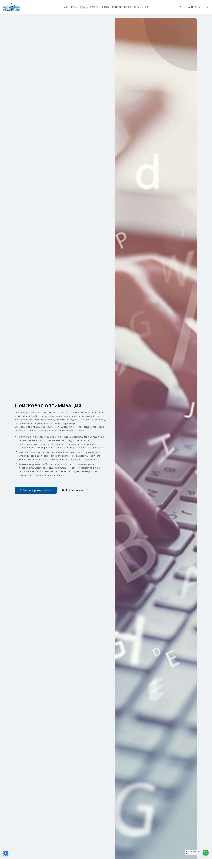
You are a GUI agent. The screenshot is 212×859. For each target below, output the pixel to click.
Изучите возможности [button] (77, 490)
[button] (36, 490)
